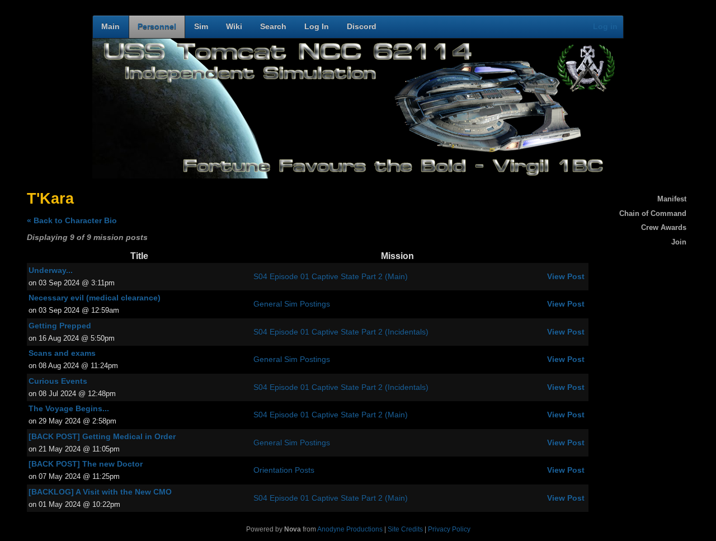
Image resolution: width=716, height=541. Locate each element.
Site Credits (405, 529)
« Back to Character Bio (72, 221)
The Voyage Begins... (69, 408)
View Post (566, 276)
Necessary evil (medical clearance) (95, 298)
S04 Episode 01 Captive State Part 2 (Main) (330, 276)
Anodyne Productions (350, 529)
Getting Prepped (60, 326)
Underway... (51, 270)
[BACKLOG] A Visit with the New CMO (100, 492)
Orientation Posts (283, 470)
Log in (605, 26)
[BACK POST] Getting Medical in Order (102, 436)
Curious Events (58, 381)
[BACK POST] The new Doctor (86, 464)
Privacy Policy (449, 529)
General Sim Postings (291, 304)
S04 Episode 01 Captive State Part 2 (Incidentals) (340, 332)
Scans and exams (62, 353)
